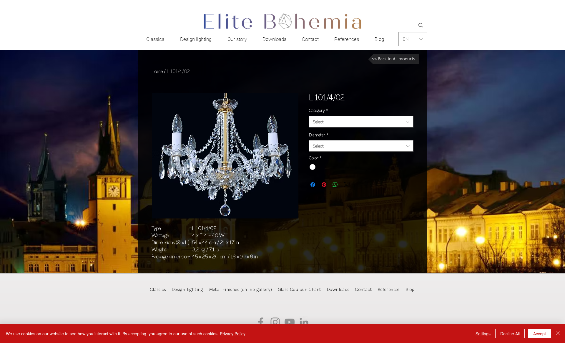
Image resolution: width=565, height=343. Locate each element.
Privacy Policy (232, 334)
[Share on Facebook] (312, 184)
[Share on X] (346, 184)
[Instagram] (275, 322)
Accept (539, 334)
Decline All (510, 334)
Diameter (318, 134)
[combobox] (361, 121)
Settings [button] (483, 334)
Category (318, 110)
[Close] (557, 333)
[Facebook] (261, 322)
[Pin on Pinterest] (324, 184)
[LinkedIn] (304, 322)
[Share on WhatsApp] (335, 184)
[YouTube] (289, 322)
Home (157, 71)
